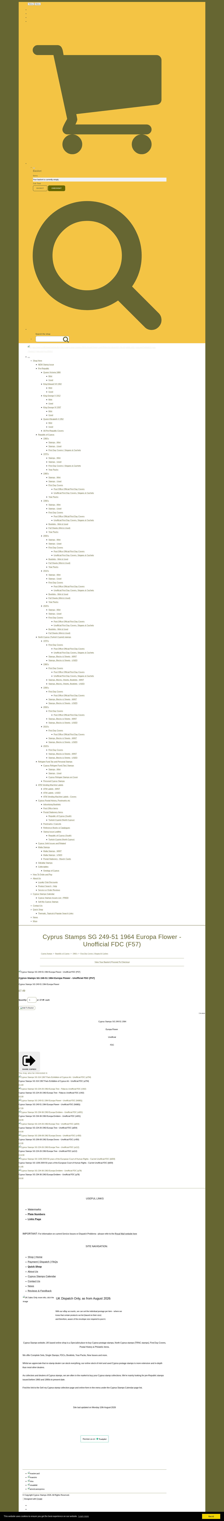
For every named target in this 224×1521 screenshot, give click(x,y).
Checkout (57, 188)
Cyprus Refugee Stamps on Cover (63, 777)
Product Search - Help (47, 886)
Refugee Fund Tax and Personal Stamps (55, 761)
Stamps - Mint (54, 442)
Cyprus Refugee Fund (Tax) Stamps (58, 765)
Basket (40, 188)
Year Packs (53, 470)
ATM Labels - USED (52, 793)
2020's (46, 606)
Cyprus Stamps (46, 954)
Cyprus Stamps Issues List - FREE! (53, 898)
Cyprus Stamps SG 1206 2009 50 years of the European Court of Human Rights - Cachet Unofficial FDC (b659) (66, 1163)
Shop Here (37, 361)
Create (39, 1499)
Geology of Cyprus (51, 870)
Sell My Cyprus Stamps (48, 902)
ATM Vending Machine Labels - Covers (59, 797)
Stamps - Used (54, 446)
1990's (46, 501)
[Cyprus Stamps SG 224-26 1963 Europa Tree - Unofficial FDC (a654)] (49, 1124)
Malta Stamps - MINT (52, 851)
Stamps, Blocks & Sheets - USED (62, 660)
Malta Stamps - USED (52, 855)
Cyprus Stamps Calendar (43, 894)
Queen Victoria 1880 (52, 372)
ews (32, 1286)
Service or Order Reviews (49, 890)
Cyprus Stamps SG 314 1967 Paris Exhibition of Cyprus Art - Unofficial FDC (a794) (54, 1081)
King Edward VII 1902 (52, 384)
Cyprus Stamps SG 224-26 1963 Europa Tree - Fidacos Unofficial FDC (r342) (51, 1093)
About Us (37, 878)
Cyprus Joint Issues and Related (52, 843)
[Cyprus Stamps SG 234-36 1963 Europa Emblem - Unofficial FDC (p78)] (50, 1170)
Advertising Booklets (52, 804)
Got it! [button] (211, 1516)
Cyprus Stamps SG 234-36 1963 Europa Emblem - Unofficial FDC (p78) (49, 1174)
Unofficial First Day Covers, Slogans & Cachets (74, 493)
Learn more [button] (83, 1516)
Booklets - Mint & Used (58, 524)
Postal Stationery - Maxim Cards (57, 859)
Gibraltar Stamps (45, 863)
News (35, 917)
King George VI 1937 (52, 407)
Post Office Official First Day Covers (69, 489)
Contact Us (38, 906)
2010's (46, 571)
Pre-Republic (43, 368)
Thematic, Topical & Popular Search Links (55, 913)
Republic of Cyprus (46, 435)
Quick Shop (38, 909)
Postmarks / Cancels (52, 824)
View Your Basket (102, 962)
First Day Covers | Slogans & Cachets (64, 450)
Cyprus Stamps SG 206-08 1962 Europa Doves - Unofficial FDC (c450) (49, 1139)
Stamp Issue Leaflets (52, 832)
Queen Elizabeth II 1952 (53, 419)
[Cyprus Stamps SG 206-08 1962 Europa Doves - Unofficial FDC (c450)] (50, 1135)
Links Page (34, 1219)
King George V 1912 (51, 396)
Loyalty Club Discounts (48, 882)
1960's (46, 438)
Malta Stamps (44, 847)
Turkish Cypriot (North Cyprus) (61, 820)
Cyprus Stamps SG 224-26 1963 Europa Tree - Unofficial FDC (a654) (48, 1128)
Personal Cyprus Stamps (54, 781)
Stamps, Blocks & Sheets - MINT (62, 656)
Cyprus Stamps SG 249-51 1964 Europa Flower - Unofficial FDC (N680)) (49, 1104)
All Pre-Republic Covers (53, 431)
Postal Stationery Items (53, 812)
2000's (46, 536)
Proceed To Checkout (120, 962)
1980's (46, 473)
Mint (50, 376)
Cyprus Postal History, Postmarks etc (54, 800)
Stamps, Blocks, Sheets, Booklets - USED (66, 684)
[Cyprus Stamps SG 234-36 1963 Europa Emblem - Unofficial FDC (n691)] (51, 1112)
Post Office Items (50, 808)
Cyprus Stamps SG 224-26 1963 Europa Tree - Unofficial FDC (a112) (48, 1151)
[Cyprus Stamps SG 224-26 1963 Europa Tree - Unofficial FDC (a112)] (49, 1147)
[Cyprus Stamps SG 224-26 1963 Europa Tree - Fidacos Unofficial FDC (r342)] (52, 1089)
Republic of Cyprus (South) (59, 816)
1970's (46, 454)
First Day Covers (55, 485)
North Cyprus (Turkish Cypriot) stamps (54, 637)
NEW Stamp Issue (46, 364)
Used (50, 380)
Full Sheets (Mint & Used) (59, 528)
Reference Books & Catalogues (56, 828)
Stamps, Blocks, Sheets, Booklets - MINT (66, 680)
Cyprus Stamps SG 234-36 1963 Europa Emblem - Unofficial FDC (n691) (50, 1116)
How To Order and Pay (42, 874)
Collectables (43, 867)
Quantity (22, 1000)
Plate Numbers (36, 1214)
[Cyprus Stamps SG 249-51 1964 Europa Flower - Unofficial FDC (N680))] (50, 1100)
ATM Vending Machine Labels (50, 785)
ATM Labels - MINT (51, 789)
